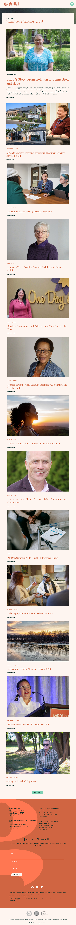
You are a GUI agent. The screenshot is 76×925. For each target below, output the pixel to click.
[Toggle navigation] (72, 4)
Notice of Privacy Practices (16, 919)
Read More (10, 97)
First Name (14, 861)
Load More (37, 792)
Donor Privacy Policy (31, 919)
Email (12, 854)
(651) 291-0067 (14, 815)
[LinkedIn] (37, 887)
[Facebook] (32, 887)
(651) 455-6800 (44, 816)
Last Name (14, 869)
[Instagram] (42, 887)
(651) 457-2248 (14, 828)
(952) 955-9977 (44, 830)
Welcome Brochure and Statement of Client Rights (52, 919)
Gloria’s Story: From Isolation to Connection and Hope (37, 81)
